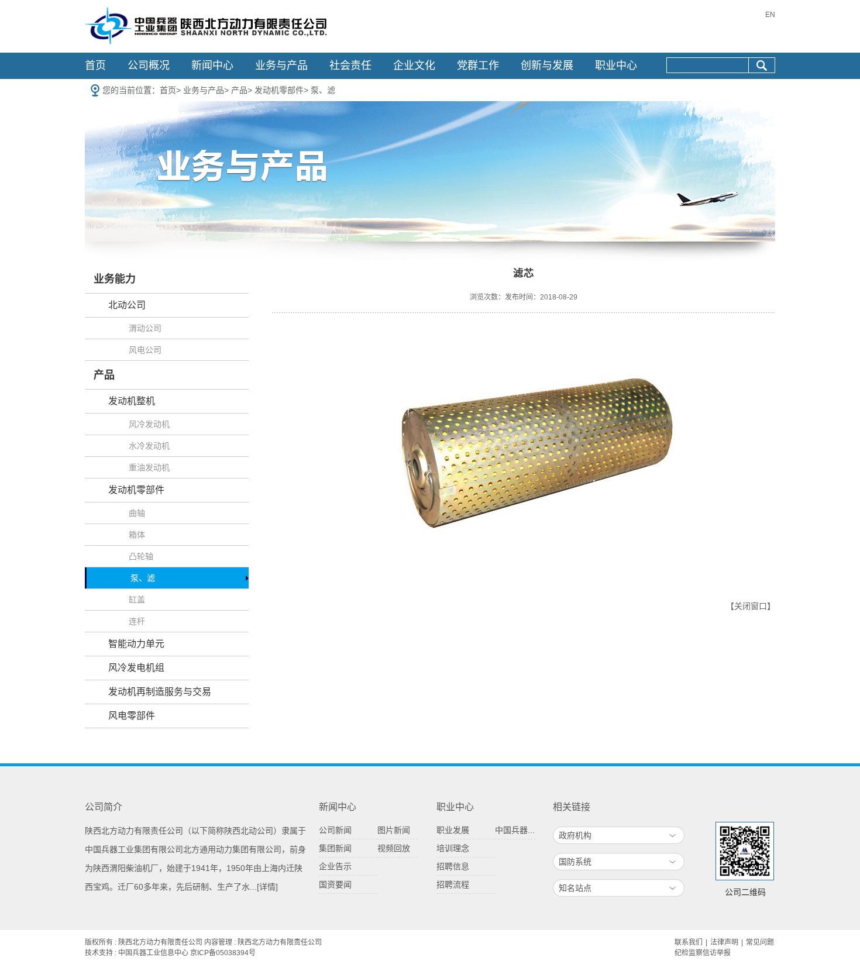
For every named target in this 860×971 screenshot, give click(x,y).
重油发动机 (149, 467)
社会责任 (350, 65)
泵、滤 (323, 90)
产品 (239, 90)
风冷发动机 (149, 424)
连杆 (137, 621)
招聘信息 (452, 866)
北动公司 (127, 305)
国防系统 (575, 861)
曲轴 (137, 513)
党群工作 (478, 65)
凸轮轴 (141, 556)
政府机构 (575, 835)
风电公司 (145, 349)
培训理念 (452, 848)
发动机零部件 (279, 90)
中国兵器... (515, 830)
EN (770, 15)
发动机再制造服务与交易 (159, 692)
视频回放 (393, 848)
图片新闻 (393, 830)
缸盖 (137, 599)
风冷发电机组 (136, 668)
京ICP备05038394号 (223, 953)
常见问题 (760, 942)
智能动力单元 (136, 644)
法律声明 (724, 942)
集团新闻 (335, 848)
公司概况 (149, 65)
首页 (95, 65)
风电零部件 (131, 716)
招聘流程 (452, 884)
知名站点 (575, 888)
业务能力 (115, 279)
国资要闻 (335, 884)
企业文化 (414, 65)
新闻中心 (212, 65)
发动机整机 (131, 401)
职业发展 (452, 830)
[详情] (267, 886)
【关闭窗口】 (750, 606)
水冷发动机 (149, 445)
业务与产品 (281, 65)
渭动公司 (145, 328)
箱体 (137, 534)
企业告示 (335, 866)
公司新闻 (335, 830)
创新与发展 (547, 65)
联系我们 (689, 942)
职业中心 (616, 65)
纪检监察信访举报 (703, 953)
